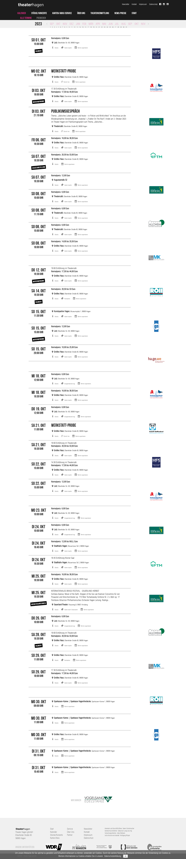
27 (115, 27)
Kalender (21, 13)
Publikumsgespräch (65, 111)
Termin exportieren (82, 48)
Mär (91, 23)
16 (85, 27)
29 (121, 27)
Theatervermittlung (100, 13)
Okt (58, 23)
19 (93, 27)
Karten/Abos (55, 838)
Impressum (143, 4)
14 (80, 27)
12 (74, 27)
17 (88, 27)
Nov (65, 23)
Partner (69, 835)
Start (134, 13)
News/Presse (120, 13)
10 (69, 27)
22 (102, 27)
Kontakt (134, 4)
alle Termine (26, 17)
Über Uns (81, 13)
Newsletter (125, 4)
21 (99, 27)
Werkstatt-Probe (63, 71)
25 (110, 27)
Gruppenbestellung (69, 384)
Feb (84, 23)
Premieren (41, 17)
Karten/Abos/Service (62, 13)
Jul (117, 23)
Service (70, 829)
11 (72, 27)
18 (91, 27)
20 (96, 27)
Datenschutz (153, 4)
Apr (98, 23)
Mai (104, 23)
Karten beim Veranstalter (71, 610)
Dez (72, 23)
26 (112, 27)
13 (77, 27)
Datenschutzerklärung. (112, 856)
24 (107, 27)
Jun (111, 23)
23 (104, 27)
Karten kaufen (68, 48)
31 (126, 27)
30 (123, 27)
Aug (123, 23)
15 (82, 27)
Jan (78, 23)
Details (56, 48)
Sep (52, 23)
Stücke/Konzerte (39, 13)
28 (118, 27)
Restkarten (67, 299)
